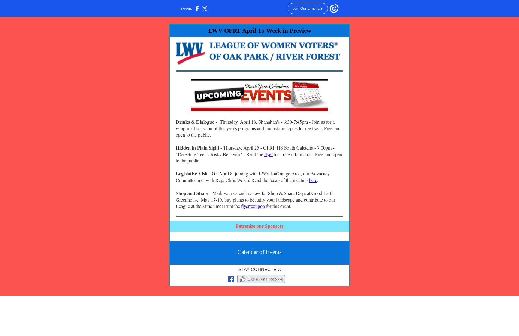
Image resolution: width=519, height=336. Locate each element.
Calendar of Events (259, 252)
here (313, 180)
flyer (268, 154)
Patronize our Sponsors (260, 226)
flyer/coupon (253, 206)
